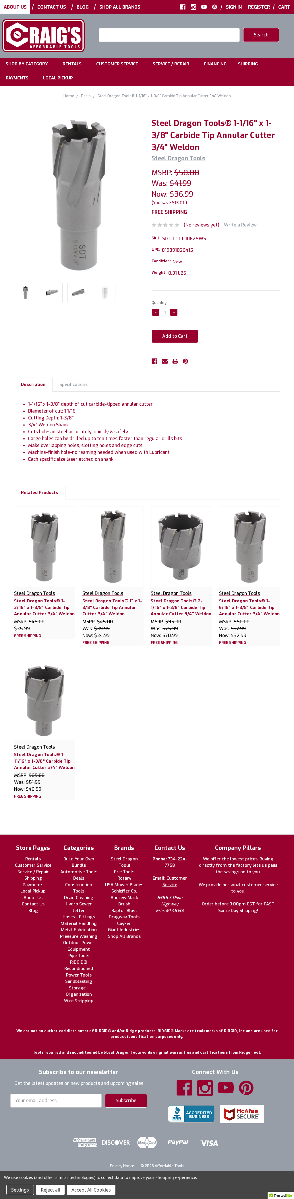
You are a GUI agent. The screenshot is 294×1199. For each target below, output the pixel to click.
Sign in (234, 7)
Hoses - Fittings (79, 917)
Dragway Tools (124, 917)
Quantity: (159, 302)
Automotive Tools (78, 872)
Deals (78, 878)
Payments (17, 78)
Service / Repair (171, 64)
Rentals (72, 64)
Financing (215, 64)
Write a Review (240, 225)
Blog (83, 7)
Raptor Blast (124, 910)
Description (33, 384)
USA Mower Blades (124, 885)
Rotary (124, 878)
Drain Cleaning (78, 898)
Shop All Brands (119, 7)
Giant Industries (124, 930)
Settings (20, 1190)
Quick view (45, 540)
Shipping (248, 64)
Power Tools (79, 975)
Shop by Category (27, 64)
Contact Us (51, 7)
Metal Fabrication (79, 930)
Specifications (73, 384)
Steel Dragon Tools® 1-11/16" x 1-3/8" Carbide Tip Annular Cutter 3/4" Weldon (44, 761)
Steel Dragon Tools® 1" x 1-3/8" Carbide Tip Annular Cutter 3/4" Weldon (112, 607)
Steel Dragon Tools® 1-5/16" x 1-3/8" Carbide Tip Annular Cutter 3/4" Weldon (249, 607)
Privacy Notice (122, 1165)
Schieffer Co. (124, 891)
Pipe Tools (78, 955)
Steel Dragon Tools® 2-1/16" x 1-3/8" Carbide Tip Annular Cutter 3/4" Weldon (181, 607)
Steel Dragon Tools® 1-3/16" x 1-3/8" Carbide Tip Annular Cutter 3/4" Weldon (44, 607)
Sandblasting (78, 981)
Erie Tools (124, 872)
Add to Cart (45, 552)
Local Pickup (58, 78)
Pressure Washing (78, 936)
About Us (15, 7)
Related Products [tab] (39, 492)
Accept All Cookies (91, 1190)
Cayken (124, 923)
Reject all (50, 1190)
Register (259, 7)
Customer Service (117, 64)
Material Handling (79, 923)
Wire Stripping (79, 1001)
